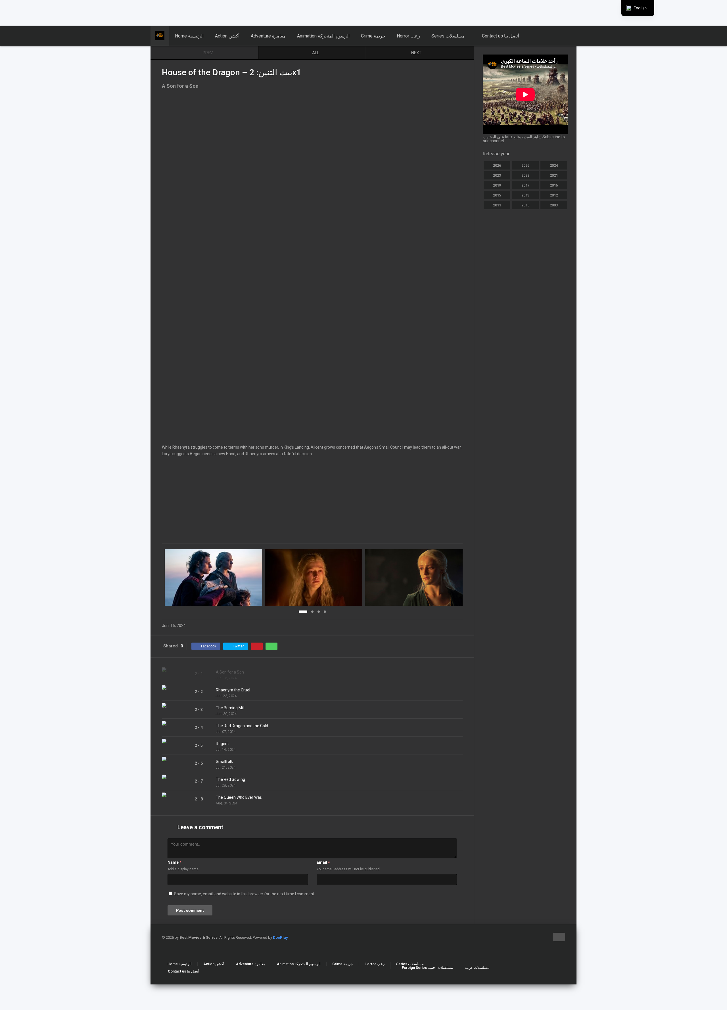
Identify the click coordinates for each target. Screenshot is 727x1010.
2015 (497, 195)
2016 (554, 185)
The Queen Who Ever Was (239, 797)
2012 (554, 195)
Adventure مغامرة (268, 36)
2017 (525, 185)
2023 (497, 175)
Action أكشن (227, 36)
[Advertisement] (137, 13)
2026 (497, 165)
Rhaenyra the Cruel (233, 690)
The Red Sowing (230, 779)
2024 (554, 165)
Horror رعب (408, 36)
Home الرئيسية (189, 36)
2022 (525, 175)
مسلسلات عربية (477, 967)
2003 (554, 205)
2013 (525, 195)
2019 (497, 185)
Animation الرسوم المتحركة (323, 36)
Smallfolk (224, 761)
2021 (554, 175)
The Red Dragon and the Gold (242, 725)
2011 (497, 205)
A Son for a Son (230, 672)
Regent (222, 743)
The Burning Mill (230, 708)
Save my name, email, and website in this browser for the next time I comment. (244, 894)
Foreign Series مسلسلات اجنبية (427, 967)
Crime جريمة (373, 36)
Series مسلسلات (448, 36)
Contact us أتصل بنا (500, 36)
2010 (525, 205)
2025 (525, 165)
